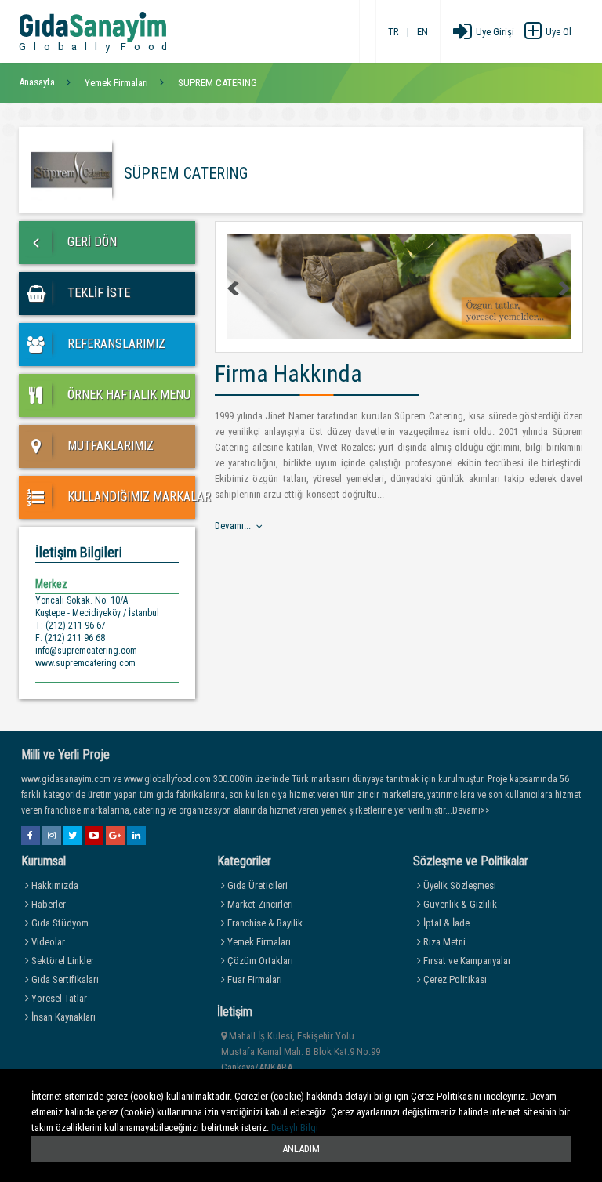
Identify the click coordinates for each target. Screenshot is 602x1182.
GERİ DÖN (90, 241)
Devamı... (233, 525)
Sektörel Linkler (61, 960)
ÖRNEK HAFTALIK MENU (127, 394)
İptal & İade (445, 923)
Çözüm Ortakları (259, 960)
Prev (234, 288)
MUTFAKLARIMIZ (109, 445)
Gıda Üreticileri (256, 885)
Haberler (47, 904)
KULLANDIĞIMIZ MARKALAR (129, 496)
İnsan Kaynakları (62, 1017)
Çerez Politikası (454, 979)
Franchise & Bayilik (264, 923)
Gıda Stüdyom (59, 923)
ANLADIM (301, 1149)
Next (564, 288)
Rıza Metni (443, 942)
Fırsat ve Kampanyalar (466, 960)
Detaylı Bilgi (294, 1127)
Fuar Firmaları (253, 979)
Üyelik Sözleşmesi (458, 885)
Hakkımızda (53, 885)
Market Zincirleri (259, 904)
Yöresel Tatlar (58, 998)
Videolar (47, 942)
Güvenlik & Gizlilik (459, 904)
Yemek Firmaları (258, 942)
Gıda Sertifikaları (64, 979)
